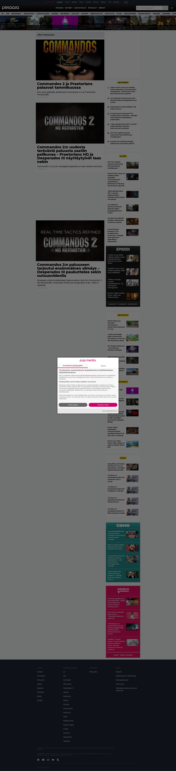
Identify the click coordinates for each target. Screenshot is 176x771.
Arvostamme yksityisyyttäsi (72, 365)
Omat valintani (73, 405)
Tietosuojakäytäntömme (110, 411)
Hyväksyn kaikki (103, 405)
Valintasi (103, 366)
